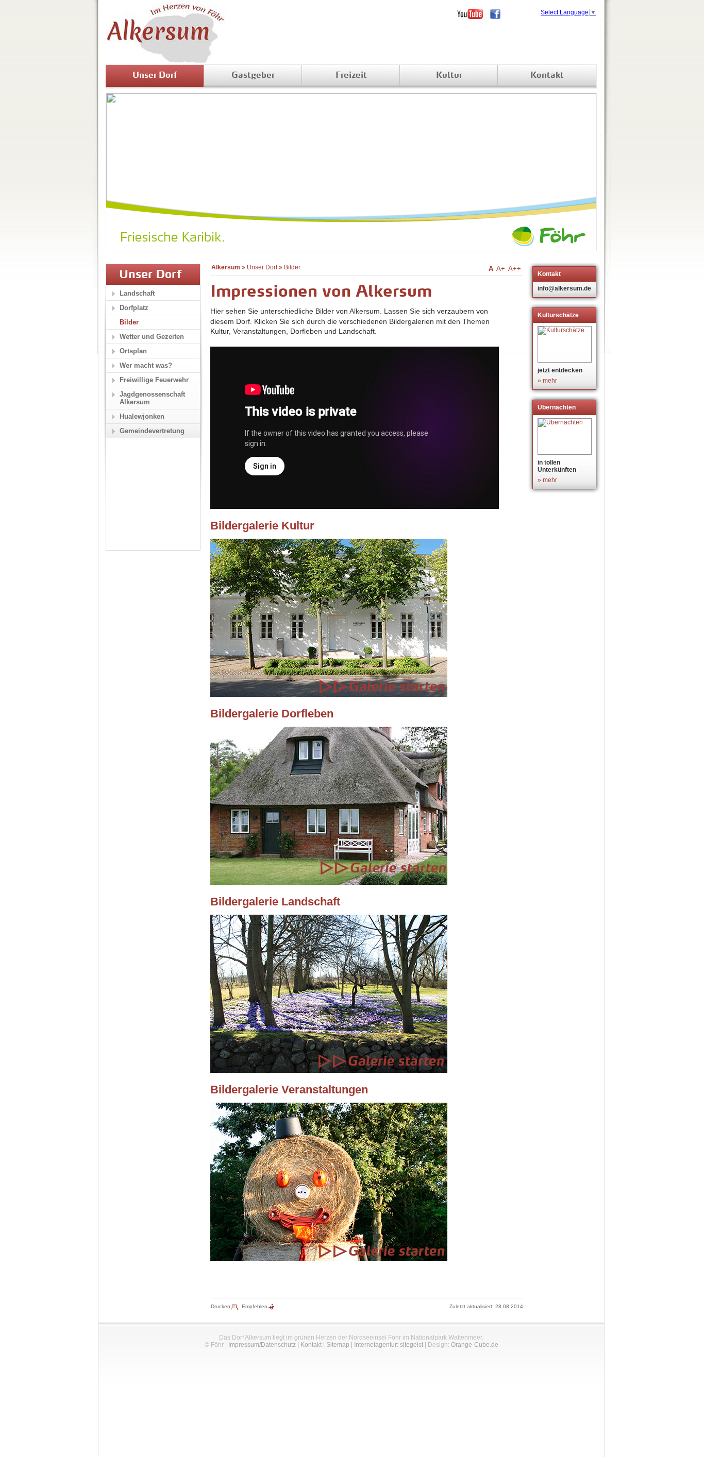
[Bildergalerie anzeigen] (328, 694)
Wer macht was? (146, 365)
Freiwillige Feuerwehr (154, 380)
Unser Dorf (154, 76)
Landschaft (137, 293)
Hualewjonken (142, 416)
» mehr (547, 380)
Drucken (220, 1306)
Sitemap (337, 1344)
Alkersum (225, 267)
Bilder (292, 267)
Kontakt (547, 76)
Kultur (449, 76)
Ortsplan (133, 351)
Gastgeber (253, 76)
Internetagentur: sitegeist (388, 1344)
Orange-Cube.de (474, 1344)
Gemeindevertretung (152, 431)
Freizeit (351, 76)
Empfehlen (254, 1306)
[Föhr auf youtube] (473, 14)
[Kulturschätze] (566, 344)
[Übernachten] (566, 436)
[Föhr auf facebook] (499, 14)
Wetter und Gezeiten (152, 336)
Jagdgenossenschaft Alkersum (152, 398)
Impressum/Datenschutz (262, 1344)
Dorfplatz (134, 308)
